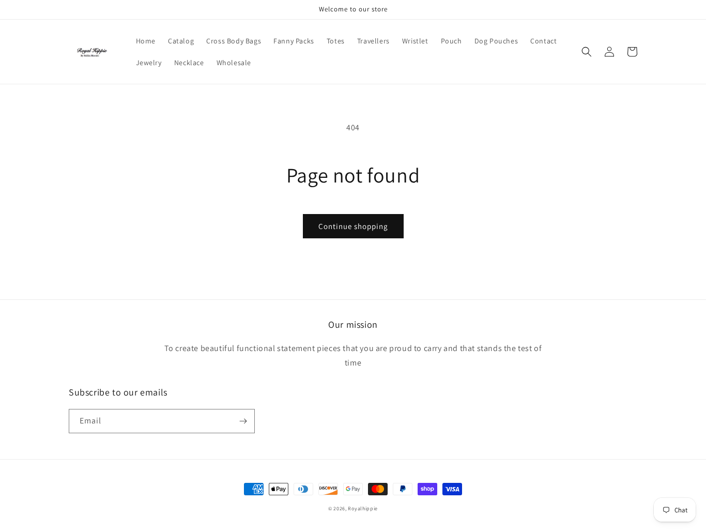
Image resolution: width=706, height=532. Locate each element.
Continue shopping (353, 226)
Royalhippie (363, 508)
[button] (586, 51)
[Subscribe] (243, 421)
